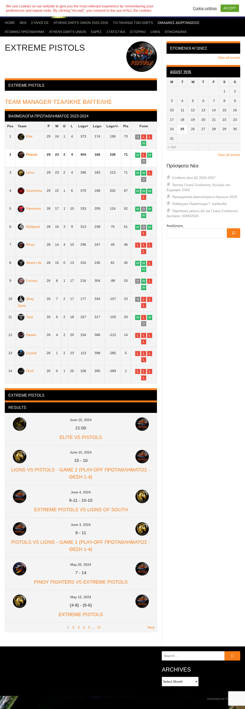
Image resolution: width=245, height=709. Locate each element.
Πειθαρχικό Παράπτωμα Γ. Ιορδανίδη (199, 204)
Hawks (31, 335)
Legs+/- (112, 126)
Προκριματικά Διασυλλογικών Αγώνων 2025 (204, 197)
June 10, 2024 (81, 452)
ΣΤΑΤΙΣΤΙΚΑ (115, 32)
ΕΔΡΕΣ (96, 32)
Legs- (97, 126)
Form (143, 126)
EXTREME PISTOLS (81, 614)
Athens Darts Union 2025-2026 (81, 23)
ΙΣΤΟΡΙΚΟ (138, 32)
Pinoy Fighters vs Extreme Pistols (81, 582)
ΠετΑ (29, 371)
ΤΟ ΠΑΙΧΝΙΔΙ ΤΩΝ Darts (133, 23)
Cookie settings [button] (205, 8)
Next (151, 627)
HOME (10, 23)
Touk (29, 317)
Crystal (31, 353)
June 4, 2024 (81, 492)
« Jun (172, 147)
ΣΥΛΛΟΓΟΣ (40, 23)
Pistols (31, 154)
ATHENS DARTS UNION (67, 32)
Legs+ (83, 126)
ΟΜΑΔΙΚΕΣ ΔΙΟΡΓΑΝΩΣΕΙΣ (179, 23)
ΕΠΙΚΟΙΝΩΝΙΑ (175, 32)
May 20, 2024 (80, 564)
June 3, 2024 (81, 525)
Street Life (34, 263)
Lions (30, 172)
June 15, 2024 (81, 420)
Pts (125, 126)
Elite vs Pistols (81, 437)
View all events (229, 57)
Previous (13, 627)
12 (99, 627)
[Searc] (233, 233)
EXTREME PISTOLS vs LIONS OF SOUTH (81, 509)
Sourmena (34, 190)
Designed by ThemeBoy (223, 699)
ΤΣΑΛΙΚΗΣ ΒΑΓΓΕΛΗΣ (58, 102)
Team (22, 126)
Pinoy (30, 244)
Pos (10, 126)
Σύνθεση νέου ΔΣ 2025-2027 (194, 178)
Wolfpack (33, 227)
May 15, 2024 (80, 597)
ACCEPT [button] (229, 8)
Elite (29, 136)
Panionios (33, 208)
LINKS (155, 32)
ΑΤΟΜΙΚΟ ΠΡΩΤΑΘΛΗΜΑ (24, 32)
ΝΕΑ (23, 23)
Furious (32, 281)
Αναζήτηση (175, 226)
